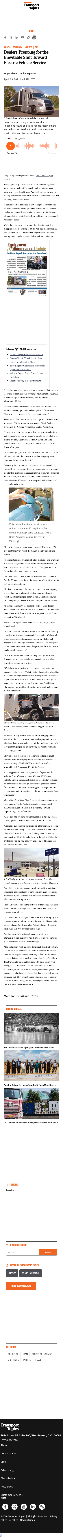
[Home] (31, 6)
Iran (25, 1354)
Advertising (7, 1470)
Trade (38, 1359)
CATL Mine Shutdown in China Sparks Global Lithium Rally (31, 1122)
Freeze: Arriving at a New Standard (25, 380)
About (4, 1445)
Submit (48, 1252)
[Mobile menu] (3, 4)
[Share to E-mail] (22, 38)
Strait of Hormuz (42, 1354)
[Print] (34, 38)
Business (7, 47)
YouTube (24, 1507)
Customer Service (11, 1495)
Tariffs (27, 1359)
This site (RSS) (42, 1507)
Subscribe (12, 1273)
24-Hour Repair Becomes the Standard (26, 354)
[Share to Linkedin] (17, 38)
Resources (7, 1486)
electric (34, 996)
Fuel (36, 47)
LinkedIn (33, 1507)
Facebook (5, 1507)
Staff (3, 1461)
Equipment (28, 47)
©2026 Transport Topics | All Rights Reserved (24, 1516)
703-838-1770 (10, 1440)
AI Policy (13, 1519)
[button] (28, 38)
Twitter (14, 1507)
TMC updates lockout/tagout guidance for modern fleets (29, 1047)
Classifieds (7, 1478)
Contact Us (7, 1453)
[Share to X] (11, 38)
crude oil (13, 1354)
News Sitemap (27, 1519)
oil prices (13, 1359)
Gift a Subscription (32, 1273)
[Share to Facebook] (5, 38)
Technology (17, 47)
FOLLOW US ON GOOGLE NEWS (21, 1285)
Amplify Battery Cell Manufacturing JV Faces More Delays (30, 1085)
